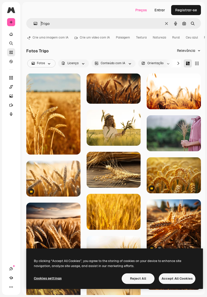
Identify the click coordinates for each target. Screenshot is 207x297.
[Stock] (11, 52)
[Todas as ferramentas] (11, 78)
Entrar (159, 10)
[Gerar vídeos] (11, 105)
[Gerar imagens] (11, 96)
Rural (176, 37)
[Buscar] (11, 43)
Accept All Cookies (177, 278)
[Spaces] (11, 87)
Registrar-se (186, 10)
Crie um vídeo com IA (95, 37)
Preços (141, 10)
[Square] (197, 63)
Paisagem (123, 37)
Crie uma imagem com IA (50, 37)
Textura (141, 37)
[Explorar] (11, 61)
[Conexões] (11, 269)
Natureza (159, 37)
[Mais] (11, 287)
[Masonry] (188, 63)
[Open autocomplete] (33, 23)
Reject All (138, 278)
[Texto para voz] (11, 114)
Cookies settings (48, 278)
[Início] (11, 34)
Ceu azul (192, 37)
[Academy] (11, 278)
